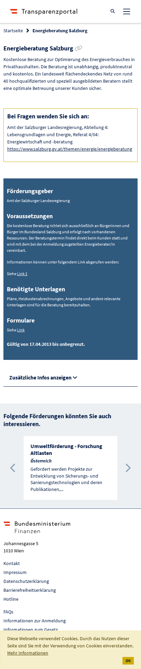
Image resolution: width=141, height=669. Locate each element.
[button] (13, 468)
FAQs (8, 612)
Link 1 (22, 273)
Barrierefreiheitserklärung (29, 590)
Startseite (13, 30)
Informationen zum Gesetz (30, 629)
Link (21, 329)
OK (128, 660)
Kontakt (11, 563)
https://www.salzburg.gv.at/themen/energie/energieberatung (69, 149)
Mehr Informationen (27, 653)
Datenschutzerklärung (26, 581)
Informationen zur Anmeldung (34, 621)
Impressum (15, 572)
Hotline (10, 599)
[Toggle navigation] (127, 11)
